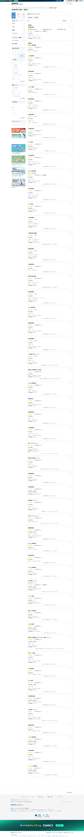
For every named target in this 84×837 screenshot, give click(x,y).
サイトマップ (59, 796)
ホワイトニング (17, 94)
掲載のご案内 (50, 796)
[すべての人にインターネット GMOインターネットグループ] (75, 1)
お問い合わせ (40, 796)
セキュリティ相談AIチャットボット (49, 809)
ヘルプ (32, 796)
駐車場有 (30, 35)
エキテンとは (24, 796)
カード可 (35, 35)
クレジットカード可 (18, 74)
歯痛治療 (16, 87)
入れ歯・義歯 (16, 96)
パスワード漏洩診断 (33, 809)
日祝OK (30, 194)
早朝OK (30, 77)
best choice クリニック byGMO (16, 801)
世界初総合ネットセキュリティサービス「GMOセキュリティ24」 (20, 809)
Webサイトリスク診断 (40, 809)
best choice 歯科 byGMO (27, 801)
